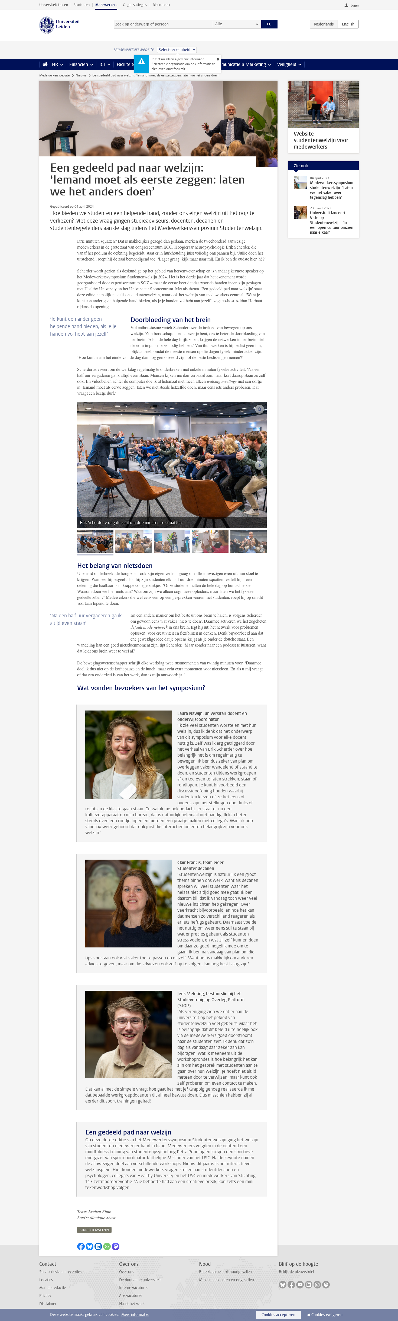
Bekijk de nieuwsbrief (296, 1271)
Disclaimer (47, 1303)
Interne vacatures (133, 1287)
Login (355, 5)
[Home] (44, 64)
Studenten (82, 4)
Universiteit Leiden (53, 4)
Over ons (126, 1271)
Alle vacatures (130, 1295)
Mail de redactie (52, 1287)
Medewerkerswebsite (54, 75)
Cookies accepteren (278, 1314)
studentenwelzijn (94, 1230)
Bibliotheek (161, 4)
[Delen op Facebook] (81, 1246)
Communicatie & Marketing (239, 64)
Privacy (45, 1295)
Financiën (78, 64)
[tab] (95, 541)
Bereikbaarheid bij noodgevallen (225, 1271)
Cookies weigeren (326, 1314)
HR (55, 64)
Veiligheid (286, 64)
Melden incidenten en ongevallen (226, 1280)
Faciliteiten (127, 64)
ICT (102, 64)
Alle (218, 24)
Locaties (46, 1280)
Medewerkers (106, 4)
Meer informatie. (135, 1314)
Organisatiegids (135, 4)
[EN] (348, 24)
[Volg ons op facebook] (291, 1284)
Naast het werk (132, 1303)
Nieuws (81, 75)
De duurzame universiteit (140, 1280)
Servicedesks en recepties (60, 1271)
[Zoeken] (269, 24)
